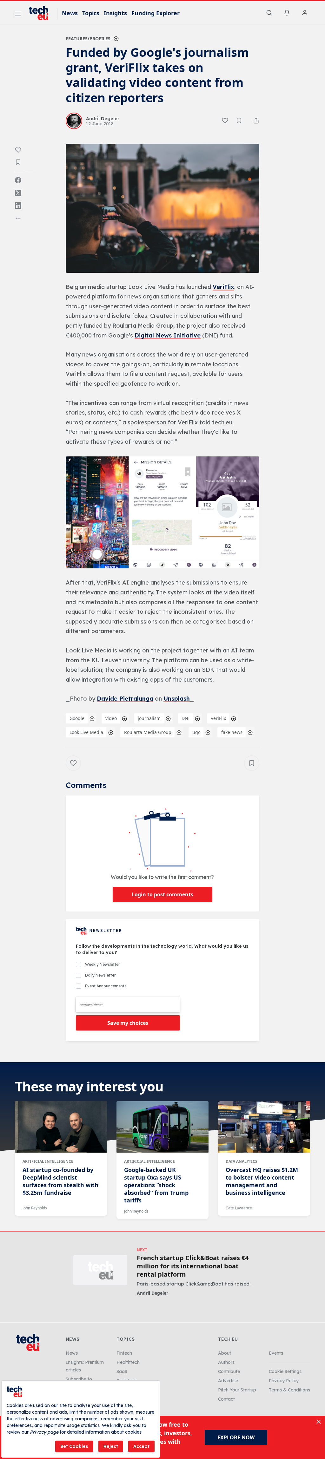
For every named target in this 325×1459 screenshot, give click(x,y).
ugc (196, 732)
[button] (162, 208)
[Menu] (18, 15)
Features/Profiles (88, 39)
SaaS (121, 1371)
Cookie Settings (285, 1371)
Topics (90, 13)
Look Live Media (86, 732)
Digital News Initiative (168, 335)
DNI (186, 718)
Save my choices (127, 1022)
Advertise (228, 1381)
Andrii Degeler (152, 1293)
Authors (226, 1362)
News (70, 13)
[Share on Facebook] (18, 180)
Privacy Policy (284, 1381)
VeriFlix (223, 287)
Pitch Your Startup (237, 1390)
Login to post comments (162, 894)
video (111, 718)
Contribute (229, 1371)
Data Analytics (241, 1161)
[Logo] (41, 13)
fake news (231, 732)
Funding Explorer (155, 13)
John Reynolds (35, 1208)
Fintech (124, 1353)
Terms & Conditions (289, 1390)
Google (77, 718)
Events (276, 1353)
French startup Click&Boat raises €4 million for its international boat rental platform (193, 1266)
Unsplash (176, 698)
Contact (226, 1399)
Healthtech (128, 1362)
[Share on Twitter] (18, 193)
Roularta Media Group (147, 732)
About (224, 1353)
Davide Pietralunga (125, 698)
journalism (149, 718)
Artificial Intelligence (48, 1161)
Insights (115, 13)
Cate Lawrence (239, 1208)
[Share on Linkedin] (18, 205)
